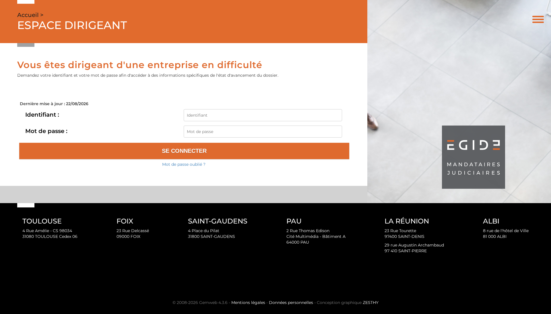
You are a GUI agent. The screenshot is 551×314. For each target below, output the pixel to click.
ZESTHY (371, 302)
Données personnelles (291, 302)
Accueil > (30, 14)
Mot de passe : (46, 131)
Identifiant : (42, 114)
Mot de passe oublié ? (183, 164)
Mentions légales (248, 302)
